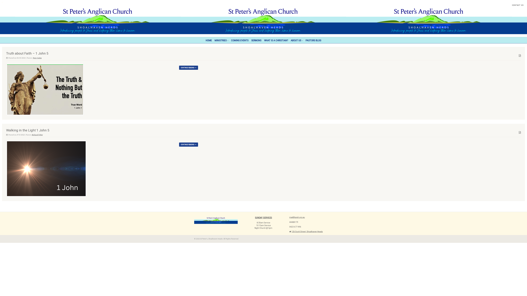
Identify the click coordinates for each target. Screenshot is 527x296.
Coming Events (240, 40)
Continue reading (188, 68)
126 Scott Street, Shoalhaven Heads (307, 231)
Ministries (221, 40)
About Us (296, 40)
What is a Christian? (276, 40)
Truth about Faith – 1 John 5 (27, 53)
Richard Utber (37, 135)
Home (209, 40)
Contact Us (518, 5)
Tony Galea (37, 58)
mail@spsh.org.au (297, 217)
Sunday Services (263, 217)
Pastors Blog (313, 40)
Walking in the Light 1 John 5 (27, 130)
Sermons (256, 40)
